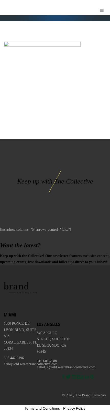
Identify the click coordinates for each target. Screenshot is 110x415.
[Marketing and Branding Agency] (7, 7)
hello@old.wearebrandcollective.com (31, 364)
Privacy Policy (74, 408)
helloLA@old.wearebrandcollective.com (66, 367)
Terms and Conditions (42, 408)
